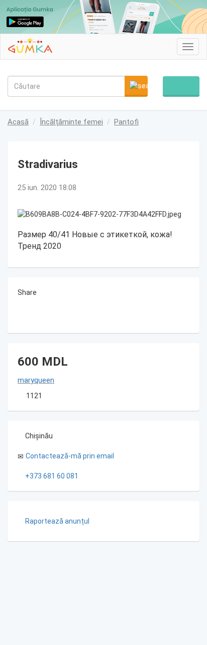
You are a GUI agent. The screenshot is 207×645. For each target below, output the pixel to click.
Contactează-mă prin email (70, 456)
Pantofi (126, 121)
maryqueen (36, 380)
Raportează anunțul (57, 521)
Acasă (18, 121)
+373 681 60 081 (51, 476)
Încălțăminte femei (71, 121)
